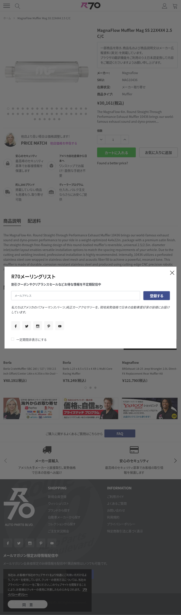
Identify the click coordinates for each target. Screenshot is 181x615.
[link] (15, 325)
